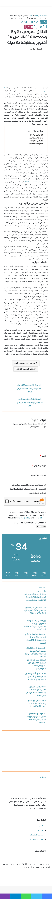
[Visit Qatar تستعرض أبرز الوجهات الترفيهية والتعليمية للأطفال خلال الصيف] (14, 643)
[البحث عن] (41, 4)
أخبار (43, 22)
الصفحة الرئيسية (40, 15)
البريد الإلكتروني (39, 466)
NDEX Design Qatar (25, 369)
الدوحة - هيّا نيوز (36, 49)
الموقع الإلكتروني (38, 475)
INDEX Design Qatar (33, 182)
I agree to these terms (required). (29, 523)
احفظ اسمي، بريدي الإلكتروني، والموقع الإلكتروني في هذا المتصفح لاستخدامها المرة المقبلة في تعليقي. (28, 489)
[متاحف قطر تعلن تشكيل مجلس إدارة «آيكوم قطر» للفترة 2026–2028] (14, 616)
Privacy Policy (24, 518)
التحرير (40, 826)
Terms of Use (40, 518)
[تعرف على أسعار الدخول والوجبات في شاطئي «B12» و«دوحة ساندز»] (14, 682)
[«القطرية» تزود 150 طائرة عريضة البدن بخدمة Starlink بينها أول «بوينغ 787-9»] (14, 656)
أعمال (30, 15)
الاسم (43, 456)
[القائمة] (46, 4)
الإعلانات (40, 830)
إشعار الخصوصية (36, 839)
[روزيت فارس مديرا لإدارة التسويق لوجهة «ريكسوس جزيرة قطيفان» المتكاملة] (14, 629)
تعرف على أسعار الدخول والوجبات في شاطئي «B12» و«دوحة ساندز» (35, 676)
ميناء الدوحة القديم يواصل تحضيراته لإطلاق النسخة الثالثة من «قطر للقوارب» (35, 597)
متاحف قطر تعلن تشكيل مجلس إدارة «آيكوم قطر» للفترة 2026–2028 (35, 610)
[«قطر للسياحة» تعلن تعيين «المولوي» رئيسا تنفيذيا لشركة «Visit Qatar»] (14, 722)
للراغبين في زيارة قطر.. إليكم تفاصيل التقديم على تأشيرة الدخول (36, 703)
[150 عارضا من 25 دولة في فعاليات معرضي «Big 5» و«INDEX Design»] (19, 143)
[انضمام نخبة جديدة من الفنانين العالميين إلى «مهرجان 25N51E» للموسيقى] (14, 668)
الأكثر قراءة (41, 591)
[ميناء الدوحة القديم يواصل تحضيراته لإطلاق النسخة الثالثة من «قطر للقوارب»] (14, 603)
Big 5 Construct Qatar (25, 363)
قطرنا (28, 27)
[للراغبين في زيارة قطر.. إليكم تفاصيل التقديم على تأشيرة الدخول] (14, 709)
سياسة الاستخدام (36, 835)
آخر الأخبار (42, 587)
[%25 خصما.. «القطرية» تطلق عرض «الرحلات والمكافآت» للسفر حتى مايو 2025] (14, 695)
